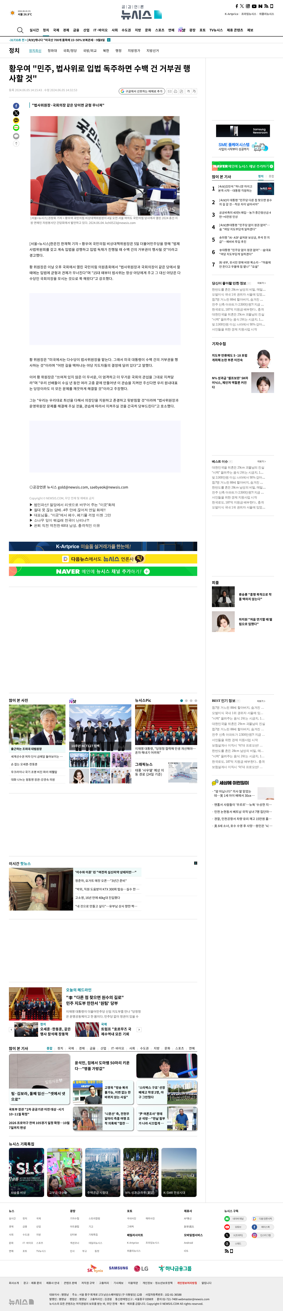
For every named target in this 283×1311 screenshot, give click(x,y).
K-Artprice (231, 14)
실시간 (34, 29)
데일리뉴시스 (95, 1243)
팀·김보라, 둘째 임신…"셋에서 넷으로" (38, 1096)
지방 (138, 29)
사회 (115, 29)
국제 (56, 29)
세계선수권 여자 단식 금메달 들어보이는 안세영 (38, 756)
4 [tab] (196, 700)
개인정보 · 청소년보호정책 (158, 1283)
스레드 (238, 1243)
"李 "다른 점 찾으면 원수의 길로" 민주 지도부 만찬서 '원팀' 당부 (95, 1000)
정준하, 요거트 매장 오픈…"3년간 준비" (101, 880)
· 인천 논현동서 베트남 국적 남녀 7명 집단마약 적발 (243, 812)
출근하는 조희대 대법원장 (26, 749)
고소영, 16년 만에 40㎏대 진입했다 (97, 897)
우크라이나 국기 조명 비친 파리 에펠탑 (34, 772)
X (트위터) (238, 1235)
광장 (192, 29)
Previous (11, 1029)
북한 (106, 50)
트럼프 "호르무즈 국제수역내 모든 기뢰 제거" (116, 1033)
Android (188, 1243)
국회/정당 (70, 50)
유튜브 (238, 1227)
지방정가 (134, 50)
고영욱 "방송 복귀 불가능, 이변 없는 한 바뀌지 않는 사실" (118, 1092)
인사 (72, 1251)
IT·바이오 (100, 29)
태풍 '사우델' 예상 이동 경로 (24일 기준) (149, 772)
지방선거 (152, 50)
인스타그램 (265, 1235)
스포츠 (159, 29)
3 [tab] (191, 700)
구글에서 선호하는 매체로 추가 (144, 91)
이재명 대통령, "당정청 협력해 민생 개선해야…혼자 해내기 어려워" (165, 751)
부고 (84, 1251)
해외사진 (150, 1218)
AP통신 (188, 1218)
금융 (76, 29)
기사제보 (118, 1283)
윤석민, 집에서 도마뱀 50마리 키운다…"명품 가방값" (102, 1065)
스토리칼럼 (94, 1218)
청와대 (52, 50)
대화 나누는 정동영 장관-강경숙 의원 (33, 779)
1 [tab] (181, 700)
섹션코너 (74, 1243)
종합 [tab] (271, 176)
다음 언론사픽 (265, 1218)
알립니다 (207, 1283)
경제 (66, 29)
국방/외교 (90, 50)
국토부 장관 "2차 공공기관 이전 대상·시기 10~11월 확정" (36, 1111)
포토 (203, 29)
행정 (118, 50)
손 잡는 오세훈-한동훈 (24, 764)
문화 (148, 29)
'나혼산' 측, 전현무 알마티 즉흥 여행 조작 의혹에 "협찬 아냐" (117, 1118)
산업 (86, 29)
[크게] (194, 91)
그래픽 (130, 1226)
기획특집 (93, 1234)
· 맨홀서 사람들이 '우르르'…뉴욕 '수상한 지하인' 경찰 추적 (243, 805)
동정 (97, 1251)
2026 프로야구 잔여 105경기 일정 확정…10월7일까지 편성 (39, 1125)
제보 (250, 29)
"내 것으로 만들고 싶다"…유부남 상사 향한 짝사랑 (107, 906)
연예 (171, 29)
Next (139, 1029)
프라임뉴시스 (248, 14)
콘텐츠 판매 (70, 1283)
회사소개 (14, 1283)
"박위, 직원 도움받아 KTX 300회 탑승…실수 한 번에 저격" (107, 889)
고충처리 (104, 1283)
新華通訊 (189, 1226)
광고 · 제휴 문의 (32, 1283)
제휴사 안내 (52, 1283)
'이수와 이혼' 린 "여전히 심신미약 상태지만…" (105, 872)
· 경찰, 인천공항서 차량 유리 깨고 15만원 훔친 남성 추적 (243, 819)
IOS (186, 1251)
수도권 (126, 29)
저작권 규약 (87, 1283)
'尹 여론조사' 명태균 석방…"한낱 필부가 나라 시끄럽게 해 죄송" (152, 1118)
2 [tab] (186, 700)
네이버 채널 (238, 1218)
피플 (215, 582)
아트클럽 (74, 1226)
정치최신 (35, 50)
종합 (49, 1048)
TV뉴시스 (216, 29)
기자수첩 (219, 343)
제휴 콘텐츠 (235, 29)
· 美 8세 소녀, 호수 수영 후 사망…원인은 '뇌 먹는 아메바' (243, 826)
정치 (46, 29)
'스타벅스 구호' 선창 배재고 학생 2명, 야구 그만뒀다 (152, 1092)
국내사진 (131, 1218)
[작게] (188, 91)
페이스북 (265, 1227)
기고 (91, 1226)
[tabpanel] (166, 731)
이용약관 (133, 1283)
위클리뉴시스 (266, 14)
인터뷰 (73, 1234)
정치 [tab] (261, 176)
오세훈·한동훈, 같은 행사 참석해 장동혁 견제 (55, 1033)
